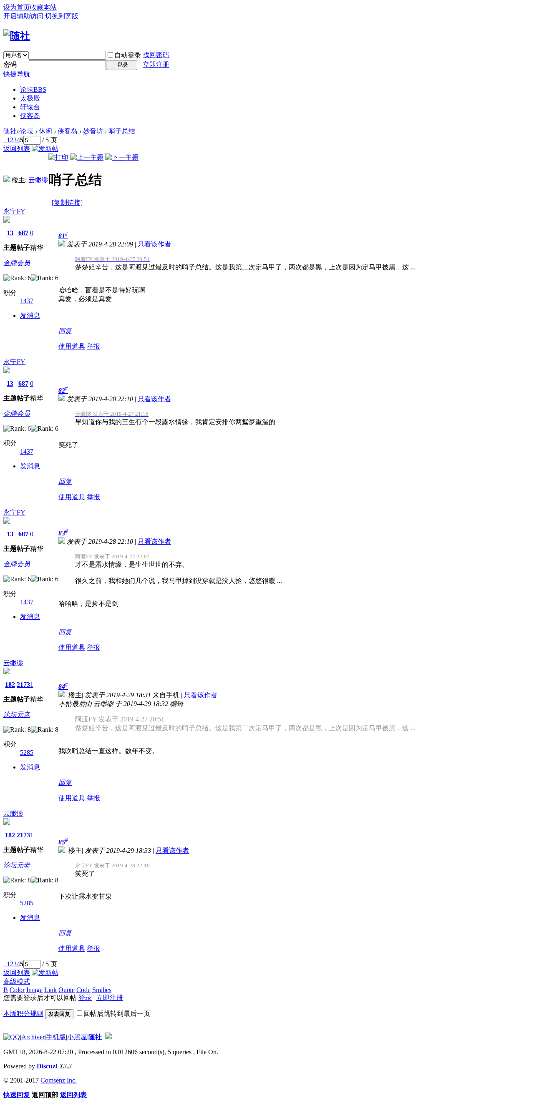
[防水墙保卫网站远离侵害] (108, 1036)
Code (83, 989)
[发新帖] (45, 148)
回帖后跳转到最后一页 (116, 1013)
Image (34, 989)
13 (10, 232)
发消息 (30, 315)
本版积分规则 (23, 1013)
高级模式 (16, 981)
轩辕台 (30, 107)
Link (50, 989)
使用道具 (71, 346)
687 (23, 232)
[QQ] (11, 1036)
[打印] (58, 157)
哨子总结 (121, 131)
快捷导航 (16, 74)
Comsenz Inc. (58, 1080)
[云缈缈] (6, 179)
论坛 (33, 89)
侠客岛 (30, 115)
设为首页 (16, 7)
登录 (85, 997)
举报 (93, 346)
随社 (10, 131)
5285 (26, 752)
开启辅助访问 (23, 16)
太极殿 (30, 98)
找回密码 (156, 54)
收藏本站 (43, 7)
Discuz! (47, 1066)
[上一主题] (86, 157)
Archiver (33, 1036)
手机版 (56, 1036)
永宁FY (14, 211)
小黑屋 (77, 1036)
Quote (66, 989)
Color (17, 989)
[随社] (16, 35)
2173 (23, 684)
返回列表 (16, 148)
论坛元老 (16, 714)
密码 (10, 64)
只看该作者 (154, 244)
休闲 (45, 131)
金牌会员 (16, 262)
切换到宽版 (61, 16)
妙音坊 (93, 131)
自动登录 (127, 55)
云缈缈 (38, 179)
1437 (26, 300)
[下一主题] (122, 157)
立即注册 (156, 64)
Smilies (101, 989)
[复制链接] (67, 202)
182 (10, 684)
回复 (65, 330)
